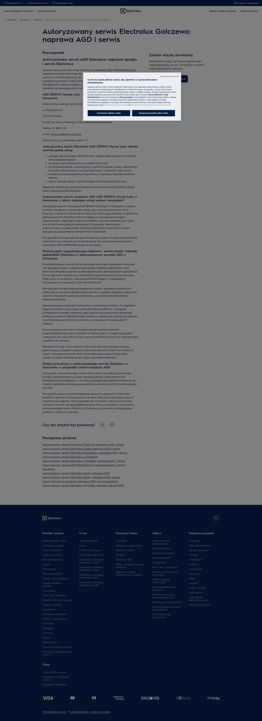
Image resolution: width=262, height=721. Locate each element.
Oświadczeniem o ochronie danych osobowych (151, 105)
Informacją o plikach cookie (115, 105)
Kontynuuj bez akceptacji (169, 76)
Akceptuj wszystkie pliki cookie (153, 113)
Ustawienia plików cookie (109, 113)
